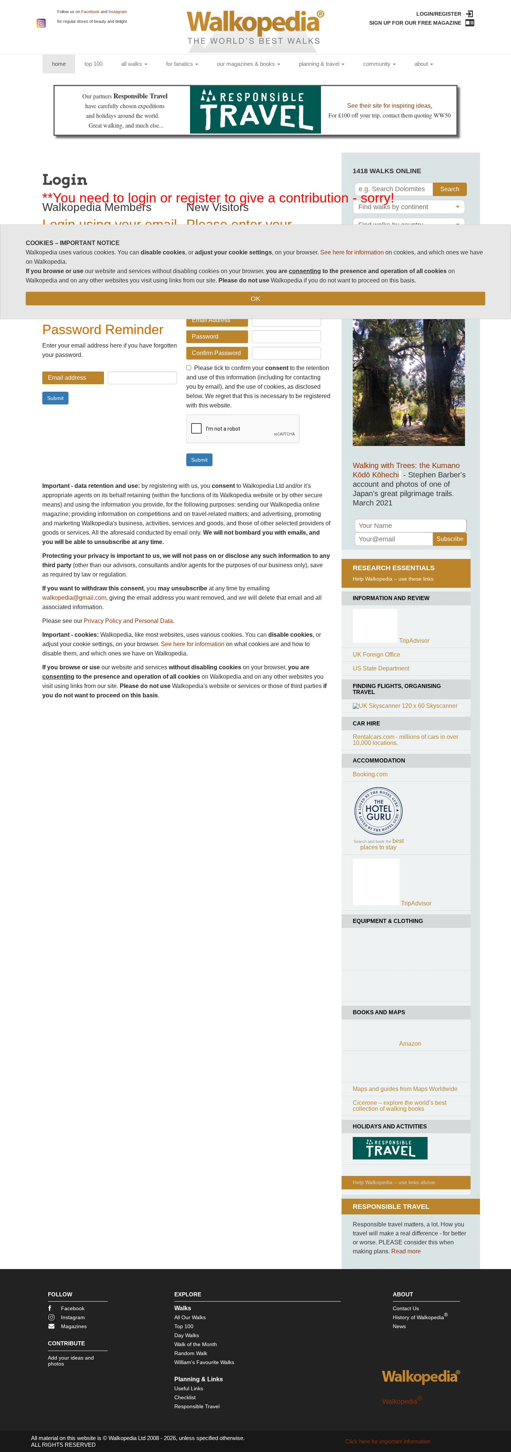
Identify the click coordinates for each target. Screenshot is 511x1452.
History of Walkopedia (420, 1316)
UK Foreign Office (376, 654)
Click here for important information (388, 1441)
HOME (63, 63)
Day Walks (186, 1335)
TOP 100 (93, 64)
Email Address (211, 320)
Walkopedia (402, 1401)
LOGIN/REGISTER (438, 14)
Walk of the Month (195, 1344)
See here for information (192, 644)
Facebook (90, 11)
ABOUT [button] (421, 64)
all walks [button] (132, 64)
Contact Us (406, 1308)
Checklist (185, 1397)
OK (255, 298)
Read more (406, 1251)
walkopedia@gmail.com (74, 597)
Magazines (74, 1326)
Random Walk (190, 1353)
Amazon (410, 1043)
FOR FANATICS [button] (180, 64)
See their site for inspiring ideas (389, 106)
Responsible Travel (197, 1406)
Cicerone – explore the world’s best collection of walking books (399, 1106)
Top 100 (183, 1326)
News (399, 1326)
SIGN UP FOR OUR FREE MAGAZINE (415, 23)
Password (205, 336)
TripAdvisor (414, 641)
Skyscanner (442, 706)
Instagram (117, 11)
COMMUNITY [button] (377, 64)
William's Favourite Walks (204, 1362)
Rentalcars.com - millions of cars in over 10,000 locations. (405, 740)
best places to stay (382, 844)
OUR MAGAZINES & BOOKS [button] (246, 64)
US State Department (381, 668)
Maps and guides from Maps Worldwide (405, 1089)
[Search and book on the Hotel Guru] (378, 835)
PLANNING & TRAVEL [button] (320, 64)
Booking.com (370, 774)
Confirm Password (216, 353)
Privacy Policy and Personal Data (128, 621)
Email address (67, 378)
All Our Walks (190, 1317)
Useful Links (188, 1388)
